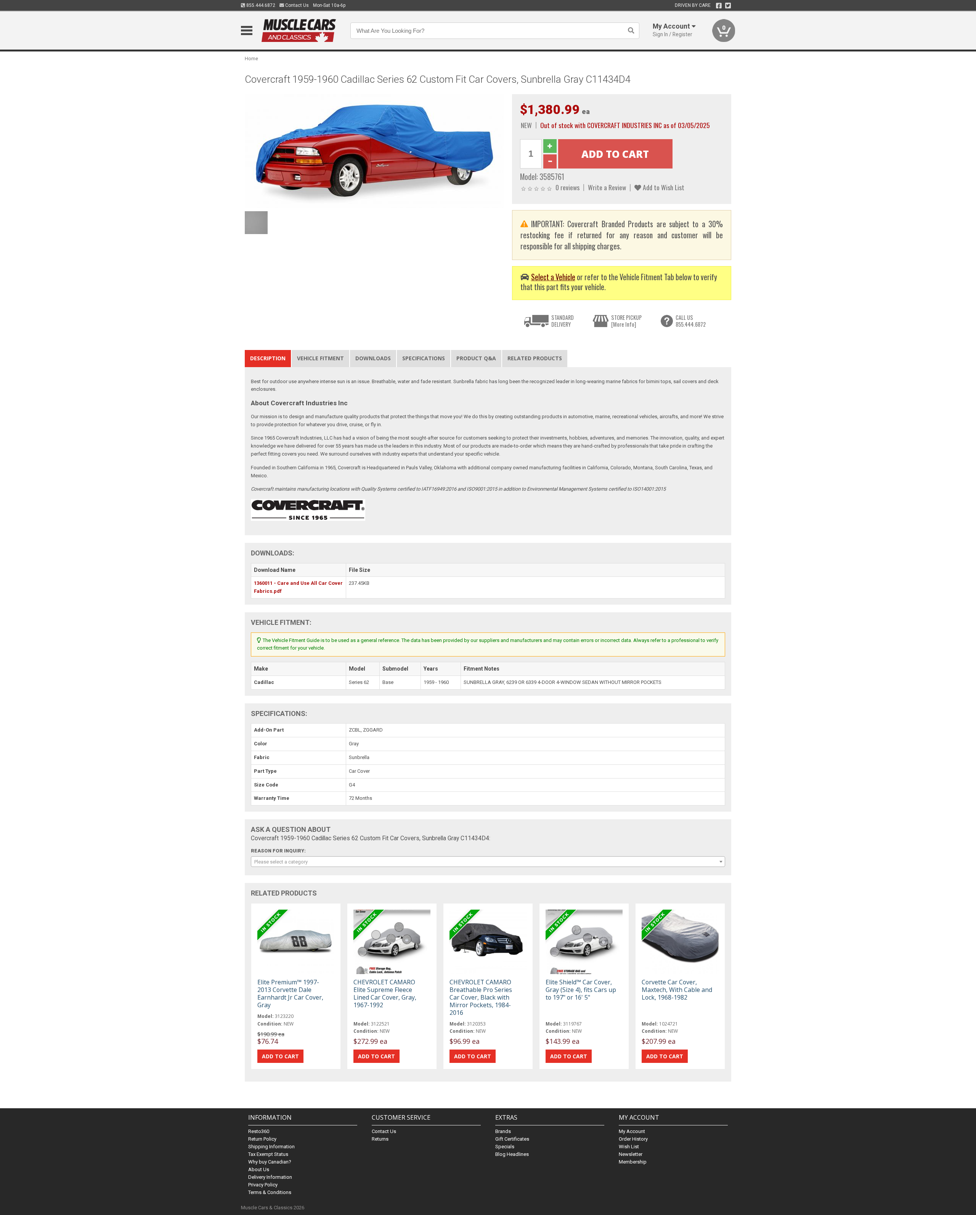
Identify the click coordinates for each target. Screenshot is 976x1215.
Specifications (423, 358)
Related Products (534, 358)
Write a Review (607, 187)
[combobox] (488, 861)
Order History (633, 1139)
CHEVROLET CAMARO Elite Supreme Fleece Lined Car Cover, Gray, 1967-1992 (384, 994)
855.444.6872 (260, 5)
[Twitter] (728, 6)
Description (268, 358)
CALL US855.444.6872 (691, 320)
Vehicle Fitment (320, 358)
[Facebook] (719, 6)
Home (251, 58)
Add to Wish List (662, 187)
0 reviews (567, 187)
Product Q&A (476, 358)
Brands (503, 1131)
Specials (504, 1146)
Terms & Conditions (269, 1192)
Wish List (629, 1146)
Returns (380, 1139)
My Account (632, 1131)
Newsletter (630, 1154)
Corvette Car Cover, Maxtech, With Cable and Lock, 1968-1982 (677, 990)
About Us (258, 1169)
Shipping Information (271, 1146)
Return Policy (262, 1139)
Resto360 (258, 1131)
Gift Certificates (512, 1139)
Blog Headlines (512, 1154)
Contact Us (296, 5)
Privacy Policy (263, 1185)
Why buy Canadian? (269, 1162)
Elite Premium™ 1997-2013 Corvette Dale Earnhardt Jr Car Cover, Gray (290, 994)
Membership (633, 1162)
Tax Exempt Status (268, 1154)
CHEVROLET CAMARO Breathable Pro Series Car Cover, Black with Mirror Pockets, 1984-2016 (480, 997)
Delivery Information (270, 1177)
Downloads (373, 358)
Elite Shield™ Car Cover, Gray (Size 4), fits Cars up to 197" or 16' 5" (581, 990)
